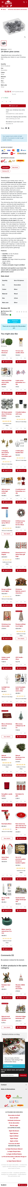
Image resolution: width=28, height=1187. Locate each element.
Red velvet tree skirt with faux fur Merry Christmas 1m (21, 826)
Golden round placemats (6, 658)
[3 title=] (22, 311)
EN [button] (2, 6)
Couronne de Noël (14, 1143)
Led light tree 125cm (6, 688)
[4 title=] (24, 311)
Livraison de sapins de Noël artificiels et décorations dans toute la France (14, 1166)
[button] (24, 2)
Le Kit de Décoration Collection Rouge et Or (14, 1157)
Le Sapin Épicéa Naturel (14, 1161)
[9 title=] (10, 421)
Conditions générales (19, 1172)
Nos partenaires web (14, 1176)
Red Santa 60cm (7, 824)
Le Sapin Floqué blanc (14, 1151)
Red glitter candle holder (7, 795)
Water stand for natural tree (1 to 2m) (7, 931)
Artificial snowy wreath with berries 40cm (20, 522)
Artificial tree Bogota (5, 553)
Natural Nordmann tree (6, 756)
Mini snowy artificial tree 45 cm (20, 725)
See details (7, 533)
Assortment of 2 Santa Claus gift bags (21, 554)
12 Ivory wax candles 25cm (20, 351)
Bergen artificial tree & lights (6, 590)
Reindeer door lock (6, 985)
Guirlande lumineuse (14, 1120)
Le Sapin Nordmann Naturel (14, 1149)
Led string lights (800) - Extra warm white (20, 689)
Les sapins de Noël (14, 1127)
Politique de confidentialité (9, 1174)
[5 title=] (26, 311)
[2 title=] (19, 311)
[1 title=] (17, 311)
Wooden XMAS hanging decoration (20, 986)
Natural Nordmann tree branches (20, 757)
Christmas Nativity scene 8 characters (20, 591)
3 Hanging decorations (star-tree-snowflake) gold (6, 453)
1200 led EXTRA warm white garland (6, 382)
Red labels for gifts (20, 795)
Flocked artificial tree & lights (20, 625)
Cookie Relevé (22, 1174)
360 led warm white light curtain (6, 491)
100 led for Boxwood (5, 351)
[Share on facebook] (6, 128)
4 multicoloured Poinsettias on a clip (20, 491)
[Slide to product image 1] (4, 43)
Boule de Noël (14, 1118)
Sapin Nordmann (14, 1131)
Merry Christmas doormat (7, 724)
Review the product (13, 321)
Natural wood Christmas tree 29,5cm (6, 1018)
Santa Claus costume (5, 858)
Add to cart (13, 106)
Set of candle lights (5, 898)
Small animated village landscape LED (21, 899)
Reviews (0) (5, 171)
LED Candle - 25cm (19, 658)
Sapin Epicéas (14, 1133)
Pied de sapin (14, 1125)
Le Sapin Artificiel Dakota (14, 1154)
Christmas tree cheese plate (6, 625)
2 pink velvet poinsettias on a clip (20, 382)
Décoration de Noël (14, 1115)
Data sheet (15, 167)
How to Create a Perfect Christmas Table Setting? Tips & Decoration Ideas (14, 1059)
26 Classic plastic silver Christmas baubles (7, 414)
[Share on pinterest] (8, 128)
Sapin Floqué (14, 1138)
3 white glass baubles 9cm (20, 451)
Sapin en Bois (14, 1141)
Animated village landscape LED (21, 1017)
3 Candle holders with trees (21, 413)
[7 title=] (8, 421)
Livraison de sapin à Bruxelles (10, 1164)
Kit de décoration (14, 1123)
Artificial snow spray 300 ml (6, 522)
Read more (8, 1066)
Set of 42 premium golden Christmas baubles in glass (21, 860)
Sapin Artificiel (14, 1136)
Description (5, 167)
